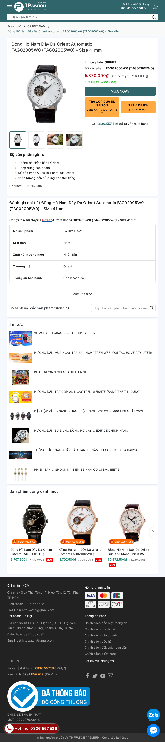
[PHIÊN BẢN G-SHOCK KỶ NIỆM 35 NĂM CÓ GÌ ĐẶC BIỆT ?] (20, 474)
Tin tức (16, 324)
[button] (152, 532)
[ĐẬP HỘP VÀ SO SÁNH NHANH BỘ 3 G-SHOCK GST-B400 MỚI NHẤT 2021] (20, 416)
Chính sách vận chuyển (101, 635)
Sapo (124, 737)
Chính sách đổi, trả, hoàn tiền (106, 647)
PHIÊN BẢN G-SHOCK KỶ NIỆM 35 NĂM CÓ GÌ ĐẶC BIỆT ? (76, 469)
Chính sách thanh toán (101, 629)
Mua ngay (120, 91)
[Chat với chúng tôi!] (153, 730)
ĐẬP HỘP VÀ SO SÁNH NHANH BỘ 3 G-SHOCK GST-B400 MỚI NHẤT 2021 (88, 411)
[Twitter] (95, 675)
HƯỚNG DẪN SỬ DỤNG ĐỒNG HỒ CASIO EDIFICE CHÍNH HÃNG (81, 430)
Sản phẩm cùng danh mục (34, 491)
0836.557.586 (135, 6)
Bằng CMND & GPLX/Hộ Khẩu (102, 107)
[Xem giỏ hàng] (155, 6)
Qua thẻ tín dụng (138, 107)
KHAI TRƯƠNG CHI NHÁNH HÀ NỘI (60, 372)
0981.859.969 (33, 674)
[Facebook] (87, 675)
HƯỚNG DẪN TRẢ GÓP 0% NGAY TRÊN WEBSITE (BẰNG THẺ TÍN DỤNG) (87, 391)
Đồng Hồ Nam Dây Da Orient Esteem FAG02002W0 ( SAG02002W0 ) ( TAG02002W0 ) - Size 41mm (80, 552)
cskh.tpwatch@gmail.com (35, 610)
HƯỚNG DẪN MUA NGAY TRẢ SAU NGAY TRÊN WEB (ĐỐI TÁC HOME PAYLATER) (93, 352)
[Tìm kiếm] (154, 17)
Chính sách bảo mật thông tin (106, 623)
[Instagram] (110, 675)
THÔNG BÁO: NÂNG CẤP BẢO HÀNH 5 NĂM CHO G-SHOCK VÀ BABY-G (86, 450)
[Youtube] (102, 675)
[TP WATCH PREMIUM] (30, 6)
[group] (46, 94)
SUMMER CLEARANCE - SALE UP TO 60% (64, 333)
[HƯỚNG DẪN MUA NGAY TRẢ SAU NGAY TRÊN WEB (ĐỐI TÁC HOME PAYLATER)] (20, 357)
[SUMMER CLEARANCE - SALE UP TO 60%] (20, 338)
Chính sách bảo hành (100, 641)
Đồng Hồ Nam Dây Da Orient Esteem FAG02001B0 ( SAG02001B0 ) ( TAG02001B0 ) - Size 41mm (33, 552)
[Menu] (9, 6)
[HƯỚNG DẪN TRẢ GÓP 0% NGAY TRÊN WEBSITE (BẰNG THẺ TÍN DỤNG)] (20, 396)
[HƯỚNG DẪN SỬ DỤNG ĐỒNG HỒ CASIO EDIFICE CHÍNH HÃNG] (20, 435)
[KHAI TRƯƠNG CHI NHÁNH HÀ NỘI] (20, 377)
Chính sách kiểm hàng (101, 653)
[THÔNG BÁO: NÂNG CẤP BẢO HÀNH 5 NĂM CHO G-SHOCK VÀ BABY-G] (20, 455)
